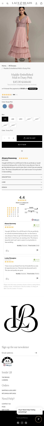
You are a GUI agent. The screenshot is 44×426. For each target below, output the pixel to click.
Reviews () (5, 97)
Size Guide (5, 410)
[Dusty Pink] (11, 106)
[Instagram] (22, 422)
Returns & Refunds (9, 393)
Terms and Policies (22, 418)
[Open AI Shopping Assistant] (38, 419)
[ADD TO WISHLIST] (22, 151)
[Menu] (2, 3)
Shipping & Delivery (9, 390)
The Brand (5, 377)
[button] (20, 361)
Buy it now (22, 145)
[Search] (7, 3)
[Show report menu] (37, 250)
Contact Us (6, 404)
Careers (5, 380)
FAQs (3, 407)
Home (4, 66)
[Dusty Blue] (5, 106)
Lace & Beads (24, 413)
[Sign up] (36, 352)
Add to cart (30, 138)
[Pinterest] (26, 422)
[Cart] (41, 3)
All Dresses (12, 66)
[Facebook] (18, 422)
